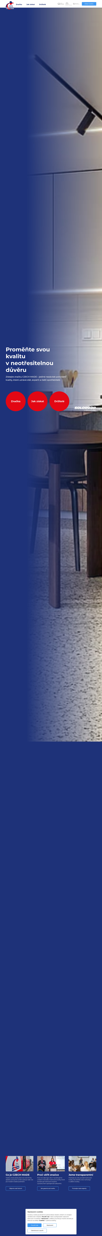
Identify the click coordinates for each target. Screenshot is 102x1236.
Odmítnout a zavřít (37, 1230)
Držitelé (59, 401)
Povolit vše (34, 1225)
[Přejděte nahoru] (98, 1232)
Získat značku (89, 4)
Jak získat (37, 401)
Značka (15, 401)
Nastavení (50, 1225)
